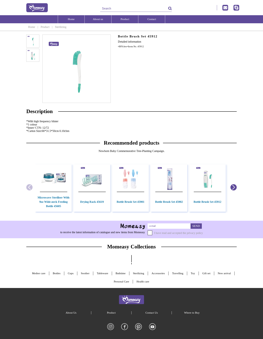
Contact (151, 19)
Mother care (38, 273)
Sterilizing (60, 26)
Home (31, 26)
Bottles (56, 273)
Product (45, 26)
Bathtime (121, 273)
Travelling (177, 273)
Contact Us (151, 312)
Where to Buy (192, 312)
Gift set (206, 273)
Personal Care (121, 281)
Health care (143, 281)
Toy (193, 273)
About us (98, 19)
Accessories (158, 273)
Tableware (102, 273)
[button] (233, 187)
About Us (71, 312)
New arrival (224, 273)
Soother (85, 273)
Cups (71, 273)
